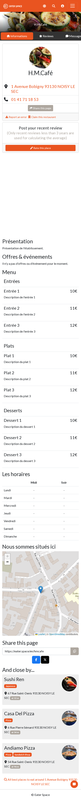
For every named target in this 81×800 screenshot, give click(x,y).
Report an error (17, 117)
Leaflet (41, 634)
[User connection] (62, 6)
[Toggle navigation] (72, 6)
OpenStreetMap (57, 634)
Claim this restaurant (43, 117)
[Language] (44, 6)
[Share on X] (45, 660)
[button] (40, 590)
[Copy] (74, 651)
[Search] (54, 6)
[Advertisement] (40, 194)
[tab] (17, 36)
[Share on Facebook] (36, 660)
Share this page (41, 108)
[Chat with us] (74, 784)
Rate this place (42, 148)
